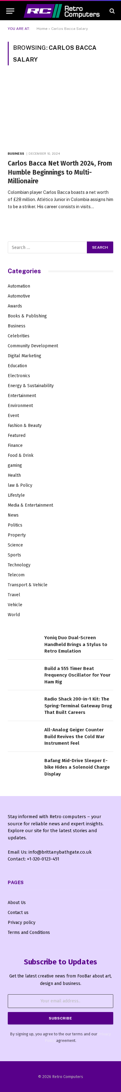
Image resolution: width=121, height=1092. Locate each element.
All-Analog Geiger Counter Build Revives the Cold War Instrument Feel (74, 736)
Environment (20, 405)
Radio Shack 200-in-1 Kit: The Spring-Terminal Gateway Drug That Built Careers (78, 705)
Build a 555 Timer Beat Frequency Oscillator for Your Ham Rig (77, 675)
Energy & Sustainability (31, 385)
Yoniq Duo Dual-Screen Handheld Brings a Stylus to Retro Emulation (75, 644)
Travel (14, 595)
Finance (15, 445)
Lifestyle (16, 495)
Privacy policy (21, 922)
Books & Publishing (27, 316)
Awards (15, 306)
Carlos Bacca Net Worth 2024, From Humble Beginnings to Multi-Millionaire (60, 172)
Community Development (33, 346)
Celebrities (18, 336)
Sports (14, 555)
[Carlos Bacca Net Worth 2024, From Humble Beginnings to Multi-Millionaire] (60, 111)
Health (14, 475)
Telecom (16, 575)
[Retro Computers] (62, 11)
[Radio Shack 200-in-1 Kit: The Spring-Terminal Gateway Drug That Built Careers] (23, 705)
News (13, 515)
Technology (19, 565)
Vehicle (15, 604)
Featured (16, 435)
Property (17, 535)
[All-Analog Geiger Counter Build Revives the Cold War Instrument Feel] (23, 736)
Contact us (18, 912)
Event (13, 415)
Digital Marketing (24, 356)
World (14, 614)
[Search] (111, 11)
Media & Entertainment (30, 505)
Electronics (19, 375)
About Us (17, 902)
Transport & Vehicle (27, 585)
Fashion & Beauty (25, 425)
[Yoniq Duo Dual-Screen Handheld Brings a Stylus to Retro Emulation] (23, 644)
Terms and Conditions (29, 932)
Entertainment (22, 395)
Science (15, 545)
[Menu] (10, 11)
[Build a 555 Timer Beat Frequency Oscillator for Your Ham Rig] (23, 675)
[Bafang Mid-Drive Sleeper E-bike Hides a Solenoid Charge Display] (23, 767)
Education (17, 365)
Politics (15, 525)
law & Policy (20, 485)
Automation (19, 286)
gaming (15, 465)
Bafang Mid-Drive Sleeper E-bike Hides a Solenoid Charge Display (77, 767)
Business (16, 326)
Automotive (19, 296)
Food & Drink (21, 455)
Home (42, 28)
